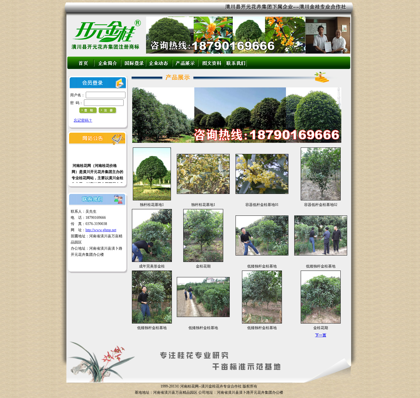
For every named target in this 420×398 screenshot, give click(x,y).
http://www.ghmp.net (100, 230)
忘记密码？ (83, 120)
